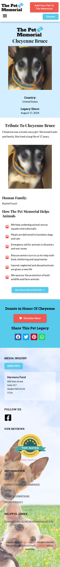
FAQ (6, 478)
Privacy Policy (13, 502)
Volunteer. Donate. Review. (30, 460)
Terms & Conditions (16, 496)
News (7, 490)
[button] (4, 15)
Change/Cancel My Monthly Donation (28, 521)
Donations (41, 545)
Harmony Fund (29, 542)
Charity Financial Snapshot (22, 484)
